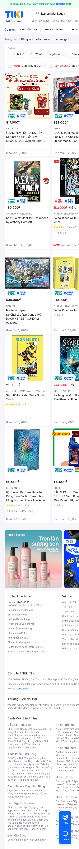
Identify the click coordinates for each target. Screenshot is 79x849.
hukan (34, 708)
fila (49, 708)
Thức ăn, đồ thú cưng (25, 776)
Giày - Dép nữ (65, 777)
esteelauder (31, 704)
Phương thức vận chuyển (21, 623)
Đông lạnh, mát (30, 764)
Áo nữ (59, 729)
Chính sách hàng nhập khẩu (22, 642)
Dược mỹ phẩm (38, 828)
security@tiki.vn (35, 651)
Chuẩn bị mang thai (25, 747)
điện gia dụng (40, 20)
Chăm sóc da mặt (17, 807)
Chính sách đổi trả (17, 633)
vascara (11, 704)
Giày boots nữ (68, 787)
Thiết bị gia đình (37, 839)
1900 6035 (23, 688)
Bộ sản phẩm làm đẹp (27, 827)
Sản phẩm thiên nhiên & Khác (26, 818)
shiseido (12, 708)
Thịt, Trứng (25, 758)
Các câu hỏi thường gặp (20, 610)
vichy (43, 708)
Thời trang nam (66, 747)
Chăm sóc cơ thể (24, 813)
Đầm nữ (68, 729)
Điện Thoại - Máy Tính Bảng (26, 786)
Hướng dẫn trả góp (17, 637)
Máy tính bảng (22, 796)
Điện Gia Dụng (16, 835)
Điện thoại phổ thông (25, 793)
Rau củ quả (19, 761)
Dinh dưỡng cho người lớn (28, 741)
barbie (57, 704)
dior (20, 704)
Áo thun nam (63, 752)
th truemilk (46, 704)
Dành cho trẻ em (24, 773)
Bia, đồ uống (19, 770)
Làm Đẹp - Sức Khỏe (20, 803)
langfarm (24, 708)
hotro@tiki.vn (36, 646)
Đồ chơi (42, 729)
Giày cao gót (63, 781)
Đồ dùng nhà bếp (16, 839)
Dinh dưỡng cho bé (24, 738)
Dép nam (73, 804)
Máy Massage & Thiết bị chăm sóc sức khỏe (29, 815)
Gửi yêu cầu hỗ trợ (17, 614)
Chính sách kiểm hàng (19, 628)
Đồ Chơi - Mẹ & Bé (19, 724)
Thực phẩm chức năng (26, 810)
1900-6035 (23, 602)
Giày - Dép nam (66, 797)
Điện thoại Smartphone (20, 790)
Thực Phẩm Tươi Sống (21, 754)
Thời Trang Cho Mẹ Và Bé (21, 729)
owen (66, 704)
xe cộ (55, 20)
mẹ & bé (66, 20)
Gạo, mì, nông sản (25, 767)
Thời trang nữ (65, 724)
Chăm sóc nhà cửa (28, 779)
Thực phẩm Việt (36, 761)
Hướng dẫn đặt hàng (18, 619)
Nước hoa (20, 825)
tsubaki (57, 708)
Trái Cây (12, 758)
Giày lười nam (63, 801)
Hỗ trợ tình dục (35, 825)
